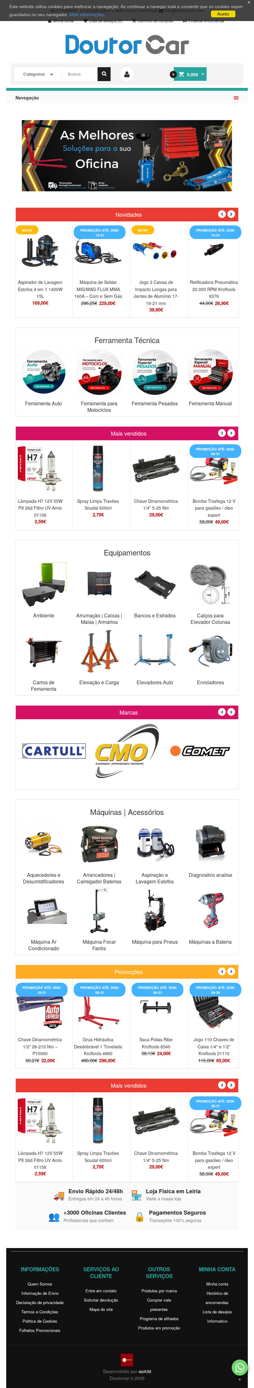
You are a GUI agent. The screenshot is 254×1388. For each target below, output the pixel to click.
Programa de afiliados (159, 1318)
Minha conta (217, 1284)
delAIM (144, 1371)
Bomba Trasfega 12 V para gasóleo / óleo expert (214, 508)
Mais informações (86, 14)
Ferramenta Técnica (127, 339)
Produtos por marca (159, 1291)
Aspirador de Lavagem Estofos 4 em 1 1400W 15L (40, 289)
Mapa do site (101, 1309)
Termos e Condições (39, 1312)
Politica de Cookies (40, 1321)
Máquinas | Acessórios (127, 811)
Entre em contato (100, 1291)
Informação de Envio (40, 1293)
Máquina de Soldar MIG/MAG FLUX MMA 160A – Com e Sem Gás (98, 289)
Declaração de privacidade (40, 1302)
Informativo (217, 1321)
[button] (240, 1368)
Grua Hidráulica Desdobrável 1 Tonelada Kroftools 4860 (98, 1046)
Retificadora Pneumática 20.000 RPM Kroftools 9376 (214, 289)
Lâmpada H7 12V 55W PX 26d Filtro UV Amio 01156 (40, 508)
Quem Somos (40, 1284)
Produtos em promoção (159, 1328)
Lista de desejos (217, 1312)
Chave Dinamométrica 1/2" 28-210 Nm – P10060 (40, 1046)
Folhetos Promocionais (39, 1330)
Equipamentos (127, 552)
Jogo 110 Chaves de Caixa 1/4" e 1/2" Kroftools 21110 (214, 1046)
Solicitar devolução (101, 1300)
